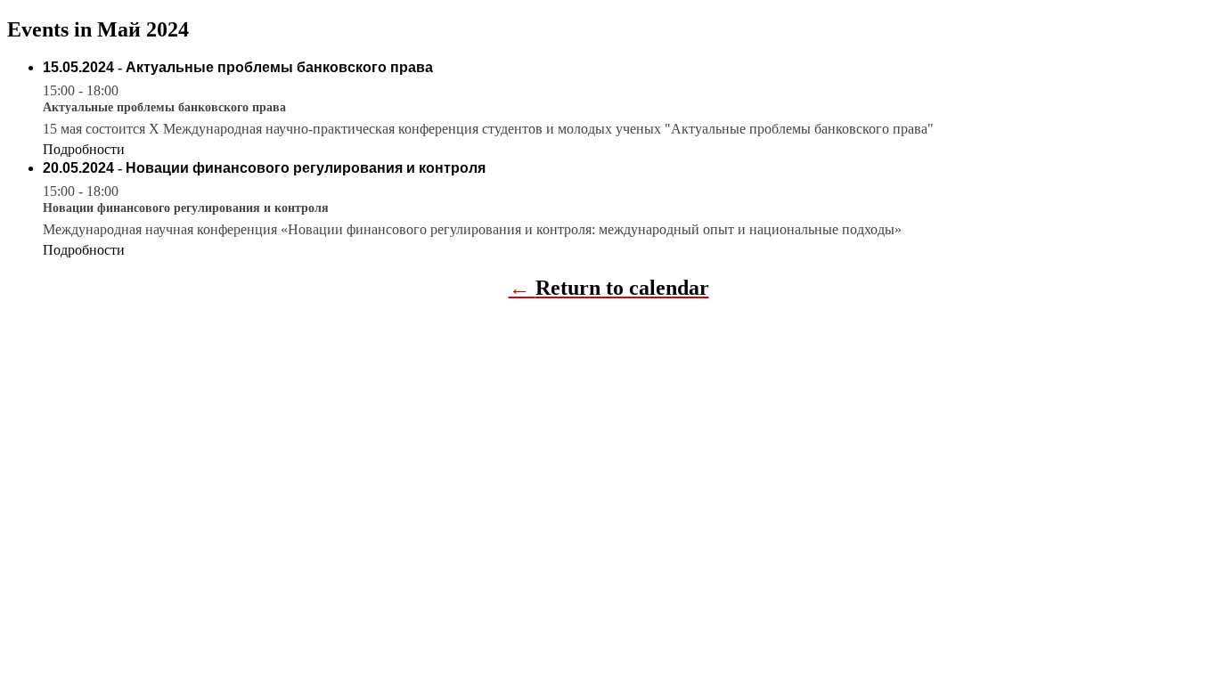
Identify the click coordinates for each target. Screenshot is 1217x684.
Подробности (84, 149)
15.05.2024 (78, 67)
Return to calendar (622, 287)
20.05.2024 (78, 167)
